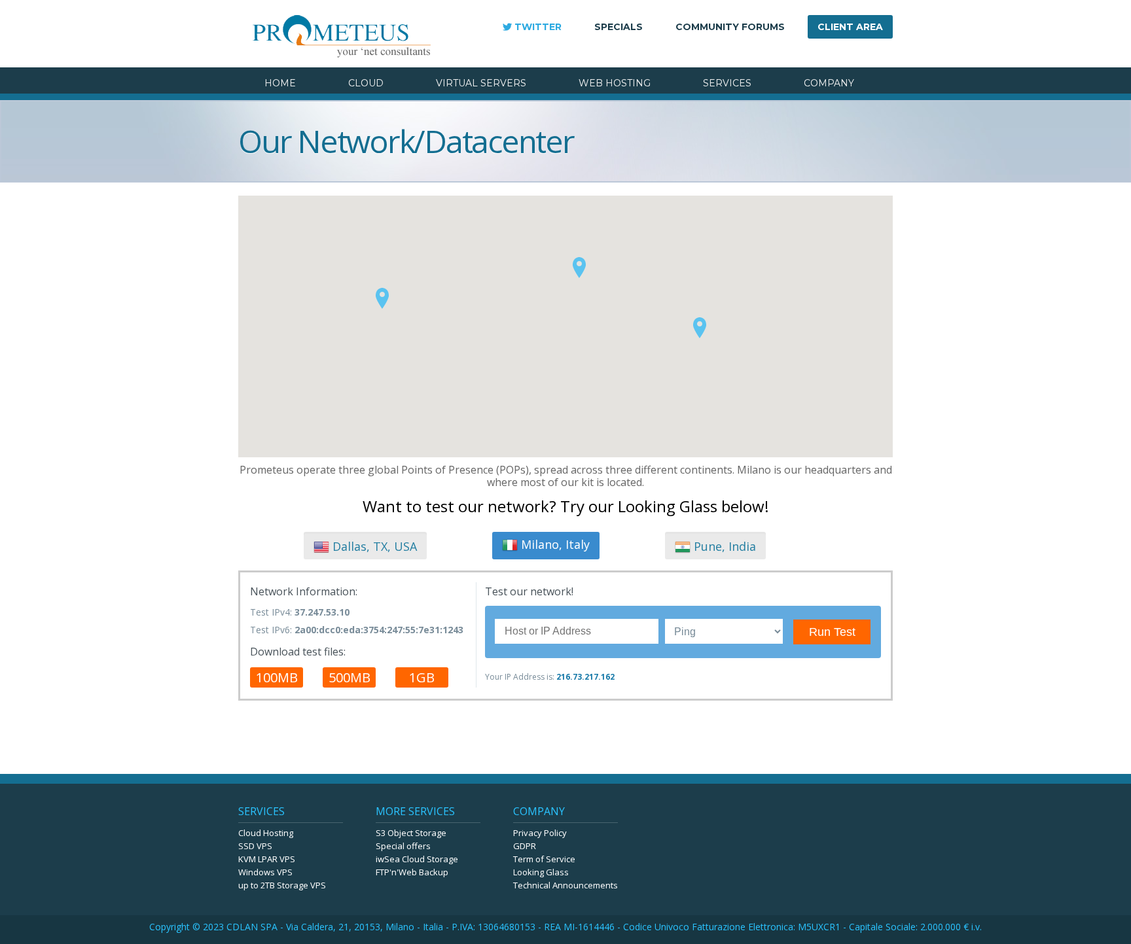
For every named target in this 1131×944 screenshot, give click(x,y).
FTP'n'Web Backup (412, 872)
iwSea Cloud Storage (417, 859)
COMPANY (829, 83)
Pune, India (723, 546)
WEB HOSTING (615, 83)
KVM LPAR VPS (266, 859)
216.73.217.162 (585, 676)
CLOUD (366, 83)
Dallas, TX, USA (373, 546)
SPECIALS (618, 27)
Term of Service (544, 859)
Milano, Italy (554, 544)
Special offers (403, 846)
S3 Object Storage (411, 833)
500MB (349, 677)
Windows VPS (265, 872)
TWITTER (538, 27)
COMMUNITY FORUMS (730, 27)
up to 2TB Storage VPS (282, 885)
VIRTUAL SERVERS (481, 83)
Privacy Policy (540, 833)
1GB (422, 677)
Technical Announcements (565, 885)
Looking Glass (541, 872)
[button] (382, 297)
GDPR (524, 846)
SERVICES (727, 83)
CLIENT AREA (850, 27)
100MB (277, 677)
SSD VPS (255, 846)
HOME (280, 83)
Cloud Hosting (265, 833)
